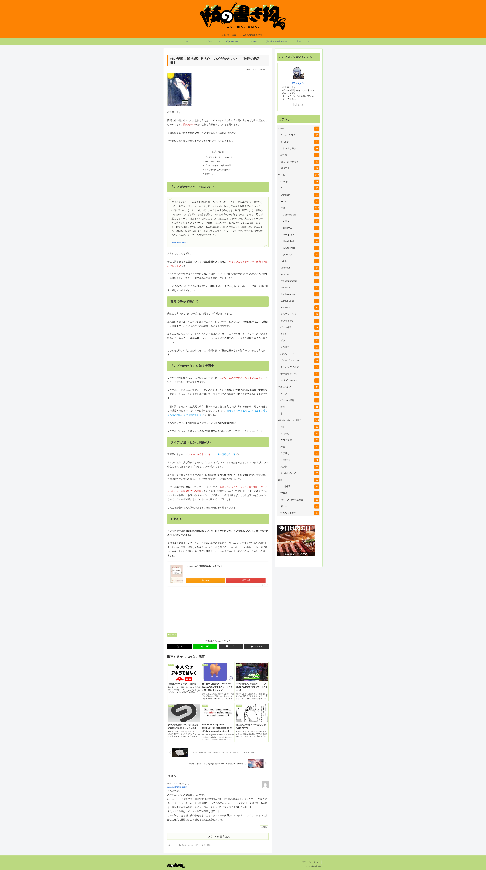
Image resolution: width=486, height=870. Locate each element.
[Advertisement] (218, 608)
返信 (265, 827)
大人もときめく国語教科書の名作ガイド (204, 566)
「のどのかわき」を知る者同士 (219, 165)
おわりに (209, 173)
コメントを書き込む (218, 836)
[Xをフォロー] (295, 104)
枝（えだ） (298, 83)
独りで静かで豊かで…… (216, 161)
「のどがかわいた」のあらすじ (219, 157)
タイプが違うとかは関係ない (218, 169)
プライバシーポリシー (311, 862)
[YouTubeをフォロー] (298, 104)
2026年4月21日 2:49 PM (177, 787)
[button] (231, 646)
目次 (214, 151)
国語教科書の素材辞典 (179, 242)
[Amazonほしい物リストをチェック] (302, 104)
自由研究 (173, 635)
